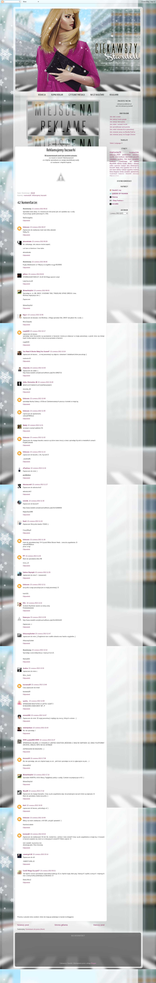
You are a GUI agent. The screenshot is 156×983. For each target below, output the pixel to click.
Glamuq (115, 197)
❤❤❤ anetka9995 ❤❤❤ (31, 740)
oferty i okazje (133, 163)
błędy (117, 167)
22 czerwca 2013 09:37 (37, 227)
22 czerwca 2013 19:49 (37, 818)
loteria (119, 163)
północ (25, 274)
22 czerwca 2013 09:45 (36, 274)
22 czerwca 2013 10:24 (58, 351)
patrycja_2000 (115, 155)
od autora (134, 161)
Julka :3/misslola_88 (30, 382)
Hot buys (127, 159)
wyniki (112, 157)
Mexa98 (25, 791)
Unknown (26, 227)
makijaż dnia (125, 166)
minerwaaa (136, 173)
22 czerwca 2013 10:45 (45, 382)
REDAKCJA (42, 95)
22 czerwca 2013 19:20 (34, 805)
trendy (122, 172)
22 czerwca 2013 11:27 (40, 484)
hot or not (133, 167)
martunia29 (27, 195)
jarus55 (136, 157)
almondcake (27, 241)
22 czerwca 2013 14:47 (38, 715)
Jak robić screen (115, 117)
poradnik (135, 159)
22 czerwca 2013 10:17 (37, 331)
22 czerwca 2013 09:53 (41, 290)
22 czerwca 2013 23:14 (40, 854)
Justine (25, 668)
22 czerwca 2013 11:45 (33, 556)
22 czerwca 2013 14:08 (36, 701)
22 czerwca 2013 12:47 (43, 634)
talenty (118, 169)
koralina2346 (134, 152)
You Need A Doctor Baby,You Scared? (36, 351)
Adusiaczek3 (27, 484)
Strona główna (61, 925)
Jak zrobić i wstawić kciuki (118, 124)
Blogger (93, 963)
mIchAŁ (25, 501)
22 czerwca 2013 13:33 (36, 668)
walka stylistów (115, 166)
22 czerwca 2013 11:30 (36, 501)
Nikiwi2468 (128, 173)
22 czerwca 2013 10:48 (37, 398)
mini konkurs (120, 157)
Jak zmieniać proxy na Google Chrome (122, 134)
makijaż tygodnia (127, 169)
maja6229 (26, 331)
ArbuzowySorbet (29, 634)
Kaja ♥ (25, 315)
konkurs (113, 161)
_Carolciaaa (122, 161)
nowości (136, 155)
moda (124, 163)
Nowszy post (23, 925)
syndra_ (25, 701)
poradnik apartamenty (131, 172)
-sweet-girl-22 (27, 854)
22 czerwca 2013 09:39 (39, 241)
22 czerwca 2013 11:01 (35, 425)
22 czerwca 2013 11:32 (34, 521)
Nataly (25, 425)
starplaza (113, 159)
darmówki (129, 157)
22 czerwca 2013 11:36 (37, 539)
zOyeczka (26, 368)
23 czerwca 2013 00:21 (48, 871)
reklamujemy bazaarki (39, 195)
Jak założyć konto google (118, 119)
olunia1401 (26, 715)
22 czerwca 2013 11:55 (42, 572)
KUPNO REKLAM (57, 95)
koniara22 (26, 834)
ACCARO (115, 204)
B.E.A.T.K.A (115, 175)
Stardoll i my (116, 190)
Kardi (25, 521)
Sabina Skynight (28, 572)
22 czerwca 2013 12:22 (34, 603)
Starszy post (98, 925)
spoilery (120, 159)
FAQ (111, 175)
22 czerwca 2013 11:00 (37, 411)
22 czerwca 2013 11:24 (38, 468)
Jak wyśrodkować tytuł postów (120, 127)
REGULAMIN (114, 95)
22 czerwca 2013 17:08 (38, 758)
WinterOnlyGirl (28, 290)
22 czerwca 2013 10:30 (38, 368)
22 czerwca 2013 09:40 (39, 262)
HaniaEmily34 (113, 173)
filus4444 (113, 163)
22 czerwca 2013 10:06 (35, 315)
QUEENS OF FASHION (120, 193)
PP (24, 556)
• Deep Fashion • (118, 200)
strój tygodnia (124, 167)
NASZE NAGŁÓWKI (97, 95)
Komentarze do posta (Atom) (35, 929)
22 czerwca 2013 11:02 (37, 437)
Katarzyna (26, 617)
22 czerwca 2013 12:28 (38, 617)
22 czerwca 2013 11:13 (37, 452)
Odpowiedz (26, 220)
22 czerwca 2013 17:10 (41, 775)
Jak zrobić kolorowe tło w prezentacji (122, 129)
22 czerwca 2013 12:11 (37, 584)
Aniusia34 (26, 758)
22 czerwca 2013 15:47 (47, 740)
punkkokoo (126, 155)
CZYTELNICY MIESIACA (77, 95)
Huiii (24, 805)
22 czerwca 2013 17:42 (36, 791)
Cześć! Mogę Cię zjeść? (31, 871)
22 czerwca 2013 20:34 (38, 834)
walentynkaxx (27, 728)
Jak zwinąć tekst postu (117, 122)
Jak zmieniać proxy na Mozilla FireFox (122, 132)
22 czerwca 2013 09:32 (39, 209)
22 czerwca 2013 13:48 (39, 685)
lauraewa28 (27, 685)
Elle (24, 603)
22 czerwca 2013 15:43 (40, 728)
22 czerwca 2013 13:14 (39, 650)
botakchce (121, 173)
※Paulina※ (26, 468)
